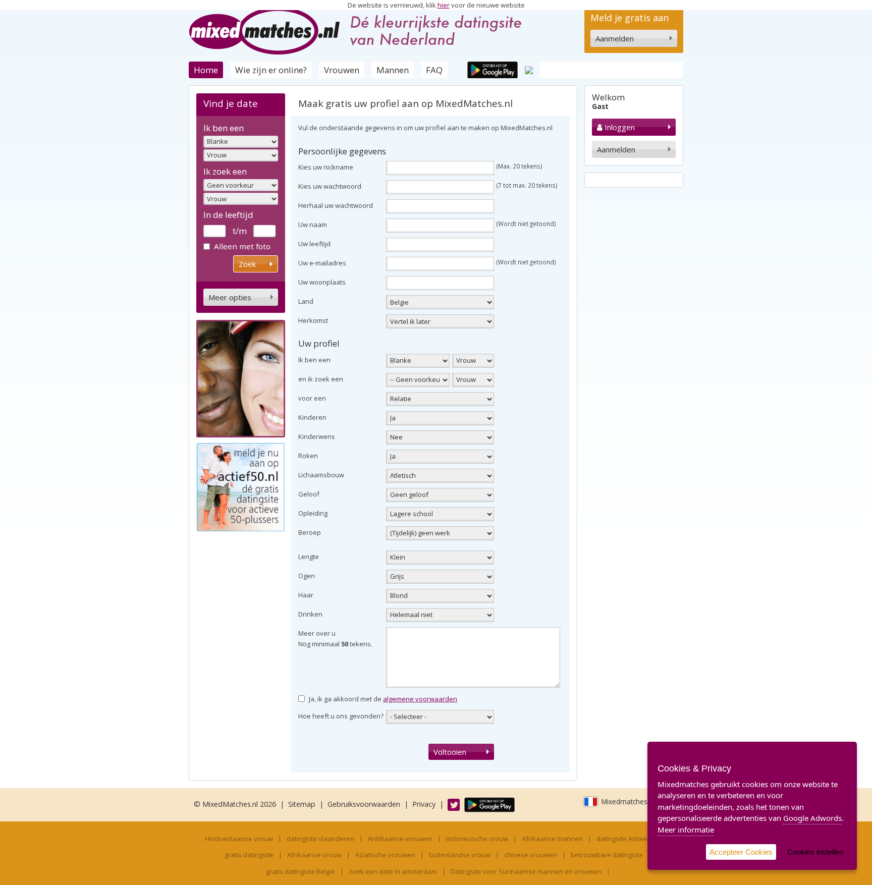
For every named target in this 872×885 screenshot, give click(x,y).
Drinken (310, 614)
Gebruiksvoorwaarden (364, 804)
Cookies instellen (815, 852)
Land (305, 301)
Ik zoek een (225, 171)
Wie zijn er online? (271, 70)
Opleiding (313, 513)
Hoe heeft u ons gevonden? (341, 716)
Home (206, 70)
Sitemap (301, 804)
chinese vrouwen (530, 854)
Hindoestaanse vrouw (239, 838)
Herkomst (313, 320)
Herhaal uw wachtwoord (335, 205)
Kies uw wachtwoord (329, 186)
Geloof (308, 494)
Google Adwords (812, 818)
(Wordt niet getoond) (526, 223)
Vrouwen (341, 70)
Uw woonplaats (322, 282)
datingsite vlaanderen (320, 838)
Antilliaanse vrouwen (400, 838)
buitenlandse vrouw (459, 854)
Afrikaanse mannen (552, 838)
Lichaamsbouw (321, 474)
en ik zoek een (320, 378)
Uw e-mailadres (322, 262)
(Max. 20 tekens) (519, 166)
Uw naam (312, 224)
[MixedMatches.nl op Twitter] (449, 804)
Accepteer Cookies (741, 852)
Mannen (392, 70)
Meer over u (317, 633)
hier (444, 5)
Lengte (308, 556)
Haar (305, 594)
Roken (308, 455)
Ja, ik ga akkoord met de (383, 698)
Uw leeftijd (314, 243)
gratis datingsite (249, 854)
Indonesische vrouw (477, 838)
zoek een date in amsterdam (393, 871)
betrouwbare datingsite (607, 854)
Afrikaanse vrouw (314, 854)
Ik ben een (223, 128)
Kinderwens (316, 436)
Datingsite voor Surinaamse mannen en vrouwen (526, 871)
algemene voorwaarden (420, 698)
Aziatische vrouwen (385, 854)
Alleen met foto (242, 246)
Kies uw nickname (325, 167)
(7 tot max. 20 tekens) (527, 185)
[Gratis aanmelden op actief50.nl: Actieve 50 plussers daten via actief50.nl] (240, 486)
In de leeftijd (228, 214)
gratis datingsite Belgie (300, 871)
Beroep (309, 532)
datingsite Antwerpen (629, 838)
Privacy (423, 804)
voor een (312, 398)
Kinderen (312, 417)
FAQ (434, 70)
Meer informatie (686, 829)
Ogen (306, 575)
